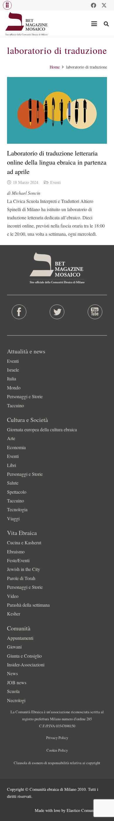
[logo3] (27, 23)
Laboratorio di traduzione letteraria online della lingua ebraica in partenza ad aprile (56, 162)
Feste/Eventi (18, 560)
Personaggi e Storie (25, 396)
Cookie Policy (57, 750)
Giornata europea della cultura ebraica (42, 429)
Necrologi (16, 700)
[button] (7, 5)
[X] (104, 5)
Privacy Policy (57, 737)
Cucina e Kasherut (24, 542)
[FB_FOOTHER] (19, 312)
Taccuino (15, 405)
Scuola (13, 691)
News (12, 673)
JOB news (16, 682)
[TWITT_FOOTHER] (57, 312)
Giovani (14, 647)
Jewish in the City (23, 569)
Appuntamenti (20, 638)
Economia (16, 447)
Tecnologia (17, 509)
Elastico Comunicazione (87, 810)
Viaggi (13, 518)
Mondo (13, 387)
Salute (12, 483)
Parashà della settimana (28, 605)
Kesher (13, 613)
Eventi (55, 182)
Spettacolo (16, 492)
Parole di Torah (21, 578)
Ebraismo (16, 551)
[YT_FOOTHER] (95, 312)
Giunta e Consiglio (24, 656)
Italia (11, 378)
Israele (13, 370)
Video (12, 596)
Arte (11, 438)
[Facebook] (93, 5)
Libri (11, 465)
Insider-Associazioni (25, 664)
